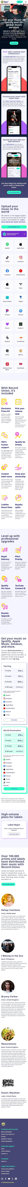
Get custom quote (14, 834)
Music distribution (6, 1132)
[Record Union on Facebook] (6, 1179)
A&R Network (10, 144)
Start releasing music (14, 192)
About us (4, 1161)
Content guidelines (6, 1141)
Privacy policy (5, 1171)
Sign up (20, 1)
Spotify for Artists (6, 1139)
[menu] (25, 1)
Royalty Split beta (10, 56)
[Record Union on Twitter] (13, 1179)
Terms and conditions (7, 1169)
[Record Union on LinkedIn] (16, 1179)
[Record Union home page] (6, 2)
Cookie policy (5, 1173)
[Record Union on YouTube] (10, 1179)
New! (5, 52)
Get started (14, 43)
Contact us (4, 1153)
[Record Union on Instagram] (3, 1179)
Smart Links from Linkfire (13, 101)
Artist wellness (5, 1151)
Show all (5, 785)
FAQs (2, 1149)
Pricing (3, 1136)
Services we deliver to (7, 1134)
